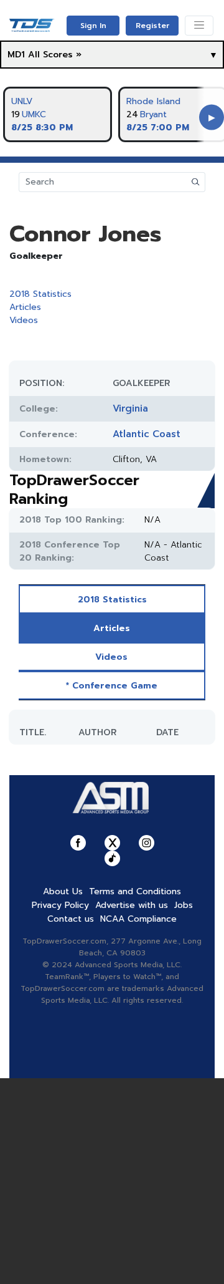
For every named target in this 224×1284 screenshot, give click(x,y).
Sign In (93, 25)
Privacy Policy (60, 905)
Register (152, 25)
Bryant (153, 114)
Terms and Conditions (135, 891)
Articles (25, 307)
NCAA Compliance (138, 918)
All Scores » (55, 54)
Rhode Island (153, 101)
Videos (23, 320)
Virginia (130, 408)
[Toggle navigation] (199, 26)
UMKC (34, 114)
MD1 (16, 54)
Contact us (70, 918)
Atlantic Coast (146, 434)
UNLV (21, 101)
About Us (63, 891)
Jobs (183, 905)
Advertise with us (131, 905)
